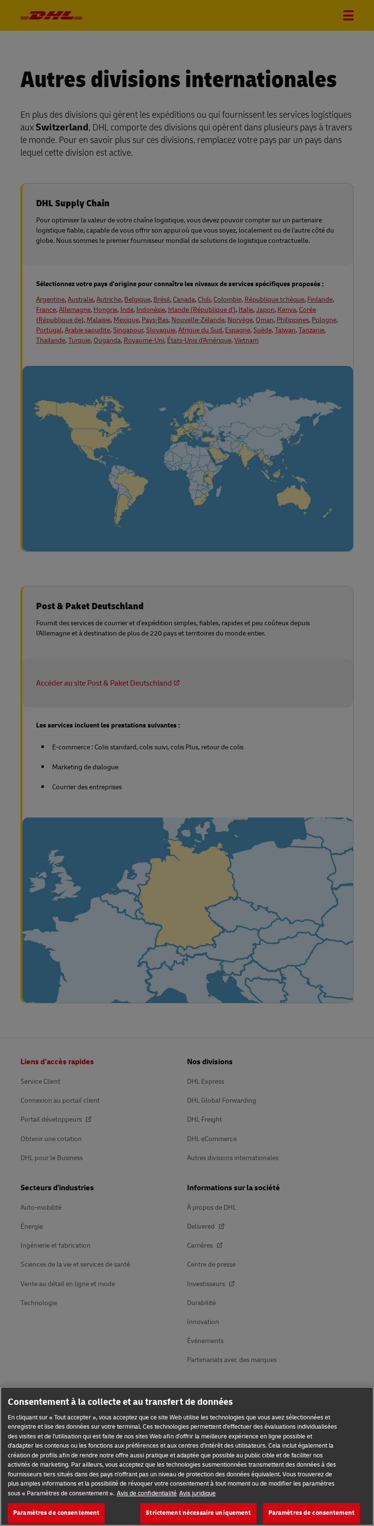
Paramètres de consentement (56, 1513)
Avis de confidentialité (147, 1493)
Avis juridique (197, 1493)
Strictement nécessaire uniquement (198, 1513)
